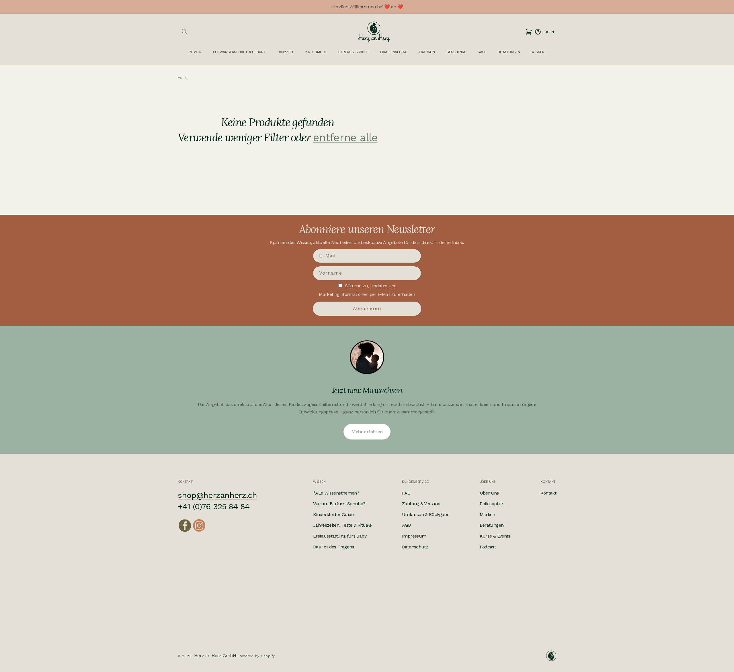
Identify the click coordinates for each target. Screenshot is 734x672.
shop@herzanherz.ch (217, 495)
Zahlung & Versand (421, 504)
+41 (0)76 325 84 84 (213, 506)
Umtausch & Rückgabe (425, 514)
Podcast (488, 547)
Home (182, 78)
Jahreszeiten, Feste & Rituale (342, 525)
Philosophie (491, 504)
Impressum (414, 536)
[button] (184, 31)
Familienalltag (393, 52)
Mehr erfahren (367, 431)
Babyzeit (286, 52)
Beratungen (492, 525)
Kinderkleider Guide (333, 514)
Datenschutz (415, 547)
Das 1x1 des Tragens (333, 547)
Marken (487, 514)
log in (544, 31)
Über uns (489, 493)
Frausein (427, 52)
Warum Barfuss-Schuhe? (339, 504)
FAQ (406, 493)
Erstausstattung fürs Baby (339, 536)
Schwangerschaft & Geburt (239, 52)
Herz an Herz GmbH (215, 655)
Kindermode (316, 52)
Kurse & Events (495, 536)
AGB (406, 525)
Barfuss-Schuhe (353, 52)
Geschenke (456, 52)
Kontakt (548, 493)
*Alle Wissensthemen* (336, 493)
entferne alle (345, 137)
